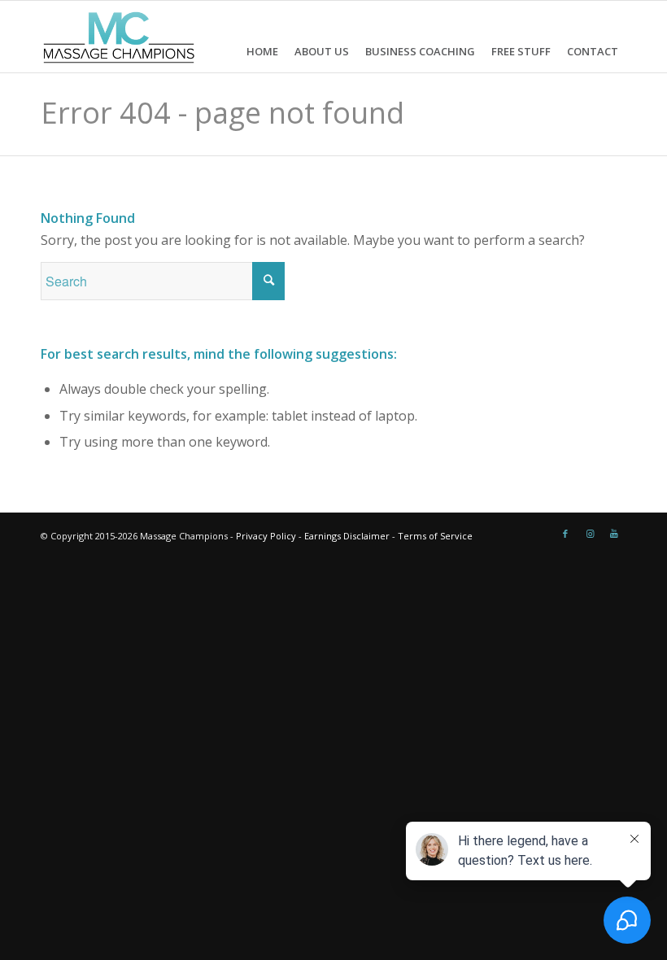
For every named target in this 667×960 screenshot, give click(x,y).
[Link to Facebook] (565, 533)
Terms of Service (435, 536)
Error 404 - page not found (222, 113)
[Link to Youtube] (614, 533)
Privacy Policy (266, 536)
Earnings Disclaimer (347, 536)
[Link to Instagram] (590, 533)
